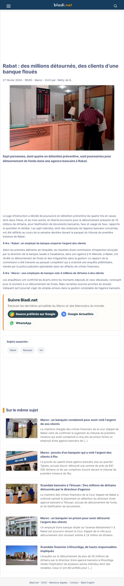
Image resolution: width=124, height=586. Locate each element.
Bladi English (88, 582)
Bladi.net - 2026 (38, 582)
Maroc (38, 80)
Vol (41, 350)
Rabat (13, 350)
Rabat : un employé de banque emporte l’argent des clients (48, 243)
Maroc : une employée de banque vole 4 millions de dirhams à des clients (57, 273)
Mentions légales (58, 582)
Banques (27, 350)
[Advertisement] (62, 37)
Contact (74, 582)
